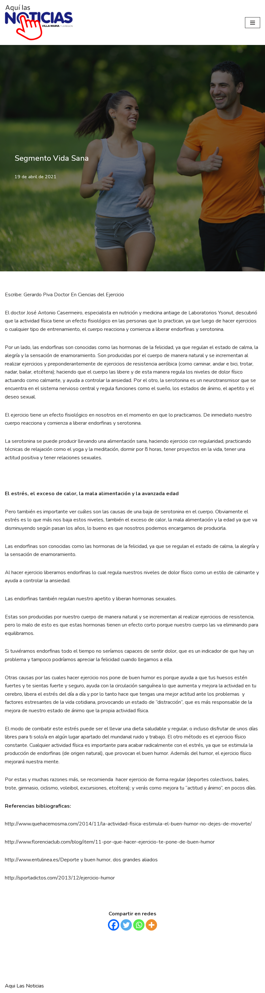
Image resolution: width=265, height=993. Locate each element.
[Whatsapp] (138, 925)
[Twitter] (126, 925)
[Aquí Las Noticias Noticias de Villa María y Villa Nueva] (39, 22)
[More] (151, 925)
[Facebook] (113, 925)
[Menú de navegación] (252, 22)
